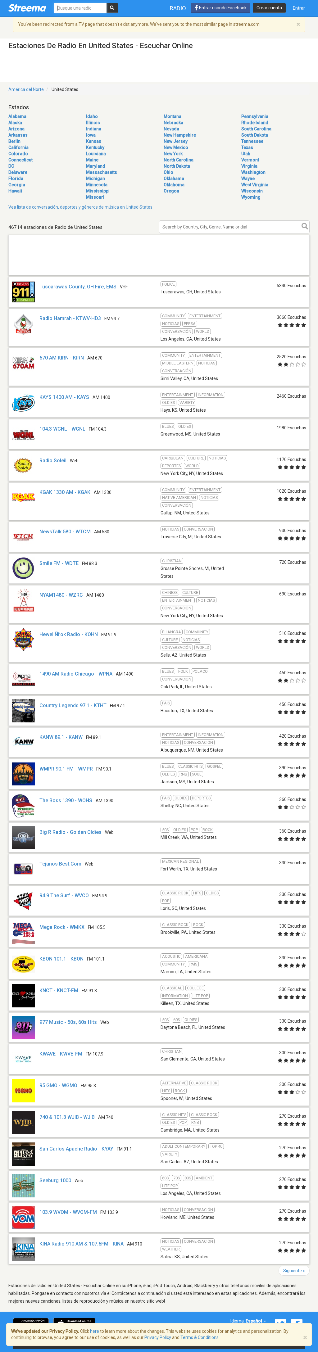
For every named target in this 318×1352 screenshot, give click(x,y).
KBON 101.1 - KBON (61, 959)
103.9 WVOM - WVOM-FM (68, 1212)
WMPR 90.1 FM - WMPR (66, 769)
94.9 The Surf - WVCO (64, 895)
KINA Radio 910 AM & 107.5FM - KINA (81, 1244)
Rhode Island (254, 122)
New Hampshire (180, 135)
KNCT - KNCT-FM (58, 990)
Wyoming (251, 197)
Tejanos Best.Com (60, 864)
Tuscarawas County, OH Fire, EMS (77, 287)
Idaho (92, 116)
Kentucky (95, 147)
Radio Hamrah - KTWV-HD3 (70, 318)
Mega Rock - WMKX (61, 927)
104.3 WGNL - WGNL (62, 429)
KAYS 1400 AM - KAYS (64, 397)
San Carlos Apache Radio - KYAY (76, 1149)
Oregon (171, 190)
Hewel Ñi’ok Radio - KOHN (68, 634)
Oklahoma (174, 184)
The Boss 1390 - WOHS (65, 800)
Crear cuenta (269, 7)
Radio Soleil (52, 460)
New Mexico (176, 147)
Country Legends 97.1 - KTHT (73, 705)
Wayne (248, 178)
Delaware (17, 172)
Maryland (95, 166)
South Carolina (256, 128)
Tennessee (252, 141)
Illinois (93, 122)
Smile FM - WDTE (59, 563)
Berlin (14, 141)
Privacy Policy (157, 1337)
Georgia (16, 184)
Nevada (171, 128)
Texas (247, 147)
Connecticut (20, 159)
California (18, 147)
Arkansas (18, 135)
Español (254, 1320)
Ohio (168, 172)
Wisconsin (252, 190)
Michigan (95, 178)
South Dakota (254, 135)
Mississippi (98, 190)
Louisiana (96, 153)
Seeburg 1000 (55, 1180)
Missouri (95, 197)
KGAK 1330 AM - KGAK (64, 492)
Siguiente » (294, 1270)
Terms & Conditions (199, 1337)
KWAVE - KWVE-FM (60, 1054)
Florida (15, 178)
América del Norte (26, 89)
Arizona (16, 128)
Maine (92, 159)
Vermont (250, 159)
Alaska (15, 122)
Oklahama (174, 178)
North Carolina (178, 159)
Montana (172, 116)
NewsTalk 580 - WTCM (65, 532)
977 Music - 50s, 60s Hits (68, 1022)
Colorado (18, 153)
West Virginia (254, 184)
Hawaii (15, 190)
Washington (253, 172)
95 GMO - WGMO (58, 1085)
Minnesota (96, 184)
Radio (178, 8)
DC (11, 166)
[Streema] (27, 7)
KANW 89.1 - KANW (61, 737)
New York (173, 153)
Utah (245, 153)
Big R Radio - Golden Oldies (70, 832)
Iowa (91, 135)
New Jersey (176, 141)
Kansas (93, 141)
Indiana (93, 128)
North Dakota (177, 166)
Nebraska (173, 122)
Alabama (17, 116)
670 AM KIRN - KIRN (61, 358)
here (94, 1331)
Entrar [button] (299, 8)
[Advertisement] (159, 274)
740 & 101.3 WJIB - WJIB (67, 1117)
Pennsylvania (254, 116)
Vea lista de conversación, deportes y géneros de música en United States (80, 207)
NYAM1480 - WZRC (61, 595)
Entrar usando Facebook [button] (222, 7)
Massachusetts (101, 172)
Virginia (249, 166)
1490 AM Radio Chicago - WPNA (75, 674)
